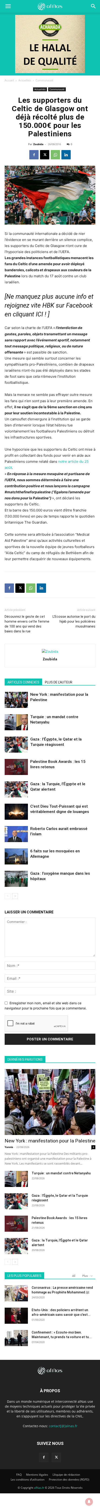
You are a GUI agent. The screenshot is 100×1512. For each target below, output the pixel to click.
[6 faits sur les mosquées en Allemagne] (16, 856)
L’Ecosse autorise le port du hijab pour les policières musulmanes (74, 621)
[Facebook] (34, 154)
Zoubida (38, 144)
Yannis (9, 1147)
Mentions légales (37, 1475)
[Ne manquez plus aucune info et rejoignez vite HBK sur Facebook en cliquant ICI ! (49, 305)
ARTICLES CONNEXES (23, 682)
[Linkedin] (66, 154)
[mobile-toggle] (7, 6)
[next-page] (15, 896)
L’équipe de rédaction (66, 1475)
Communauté (44, 80)
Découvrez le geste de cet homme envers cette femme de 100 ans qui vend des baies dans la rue (27, 623)
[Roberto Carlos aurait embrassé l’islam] (16, 834)
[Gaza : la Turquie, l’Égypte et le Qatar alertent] (16, 789)
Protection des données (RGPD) (69, 1479)
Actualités (24, 80)
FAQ (19, 1475)
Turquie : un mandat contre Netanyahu (61, 1173)
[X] (44, 154)
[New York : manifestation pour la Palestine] (16, 700)
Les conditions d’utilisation (27, 1479)
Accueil (9, 80)
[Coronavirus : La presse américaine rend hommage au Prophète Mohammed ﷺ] (16, 1293)
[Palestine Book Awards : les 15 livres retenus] (16, 767)
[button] (93, 6)
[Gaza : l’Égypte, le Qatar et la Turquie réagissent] (16, 745)
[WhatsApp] (55, 154)
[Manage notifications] (89, 1501)
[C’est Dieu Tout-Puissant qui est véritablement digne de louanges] (16, 812)
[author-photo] (50, 651)
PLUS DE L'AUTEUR (58, 682)
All (73, 1276)
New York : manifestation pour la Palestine (50, 1141)
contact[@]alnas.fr (63, 1426)
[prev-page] (7, 896)
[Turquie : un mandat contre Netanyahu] (16, 722)
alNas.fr (39, 1488)
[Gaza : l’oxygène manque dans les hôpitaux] (16, 879)
